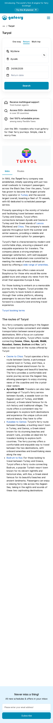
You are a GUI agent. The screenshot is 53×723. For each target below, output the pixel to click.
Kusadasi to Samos (16, 421)
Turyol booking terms (13, 310)
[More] (3, 26)
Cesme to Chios (15, 356)
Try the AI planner (25, 10)
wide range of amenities (35, 264)
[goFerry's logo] (13, 17)
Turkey (24, 195)
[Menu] (48, 17)
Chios (21, 226)
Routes (20, 171)
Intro (7, 171)
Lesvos (40, 223)
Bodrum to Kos (14, 457)
